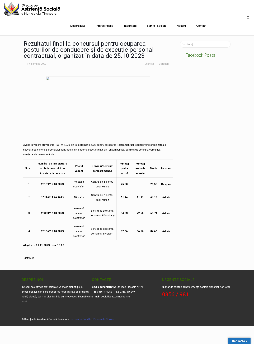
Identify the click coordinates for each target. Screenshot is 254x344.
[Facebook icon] (216, 319)
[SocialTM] (32, 8)
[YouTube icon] (220, 319)
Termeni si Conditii (80, 319)
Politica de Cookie (103, 319)
